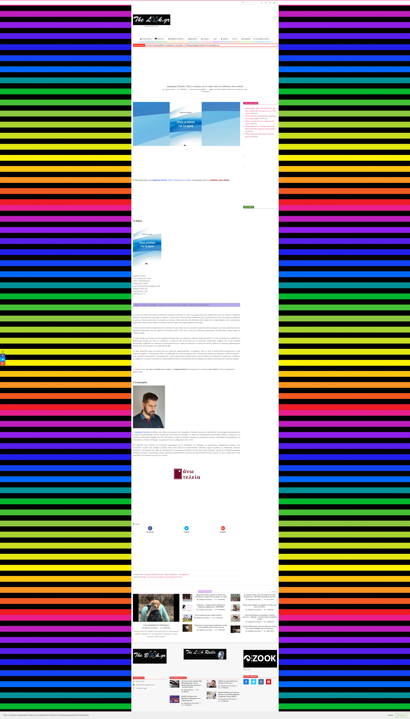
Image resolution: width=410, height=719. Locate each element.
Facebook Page (141, 688)
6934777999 (140, 681)
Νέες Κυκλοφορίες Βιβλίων (198, 89)
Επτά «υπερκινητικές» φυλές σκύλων (208, 615)
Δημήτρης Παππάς (226, 89)
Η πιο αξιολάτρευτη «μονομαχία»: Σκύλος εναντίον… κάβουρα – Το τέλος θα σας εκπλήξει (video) (260, 617)
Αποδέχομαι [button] (401, 715)
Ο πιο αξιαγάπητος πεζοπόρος (156, 625)
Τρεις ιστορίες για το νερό (239, 89)
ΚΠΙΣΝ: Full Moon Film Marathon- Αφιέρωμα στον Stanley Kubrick (191, 698)
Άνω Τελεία (217, 89)
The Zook (246, 669)
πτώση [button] (390, 715)
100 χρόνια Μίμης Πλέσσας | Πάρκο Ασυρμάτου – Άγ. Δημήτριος (166, 574)
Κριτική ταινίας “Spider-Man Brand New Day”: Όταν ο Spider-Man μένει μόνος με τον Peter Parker (260, 110)
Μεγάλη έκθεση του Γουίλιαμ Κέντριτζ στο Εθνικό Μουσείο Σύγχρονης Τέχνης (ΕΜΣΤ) (229, 694)
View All (274, 591)
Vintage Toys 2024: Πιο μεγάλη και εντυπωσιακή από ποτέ (161, 577)
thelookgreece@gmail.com (145, 685)
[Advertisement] (241, 21)
